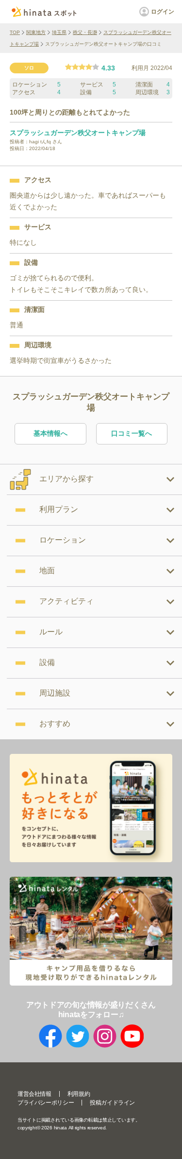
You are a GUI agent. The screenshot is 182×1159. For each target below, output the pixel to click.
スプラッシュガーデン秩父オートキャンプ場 (78, 132)
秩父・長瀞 (85, 32)
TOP (15, 32)
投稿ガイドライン (112, 1103)
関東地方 (36, 32)
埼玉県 (59, 32)
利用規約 (78, 1094)
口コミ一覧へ (131, 433)
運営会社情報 (34, 1094)
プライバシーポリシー (45, 1103)
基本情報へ (50, 433)
